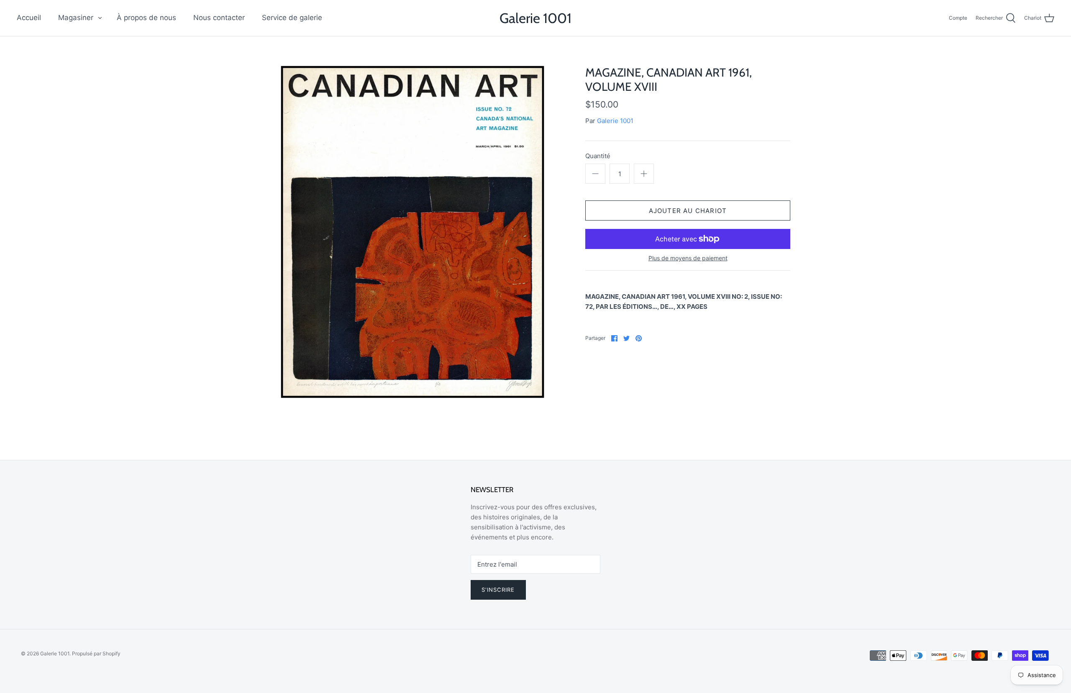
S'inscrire (498, 589)
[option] (412, 232)
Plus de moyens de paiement (688, 258)
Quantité (597, 156)
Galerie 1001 (615, 121)
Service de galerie (292, 17)
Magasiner (75, 17)
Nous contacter (219, 17)
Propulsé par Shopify (96, 653)
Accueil (29, 17)
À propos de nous (146, 17)
